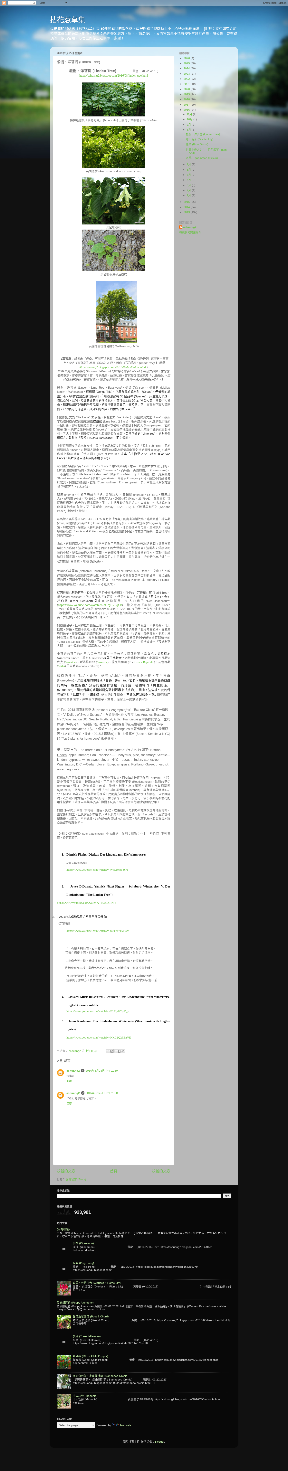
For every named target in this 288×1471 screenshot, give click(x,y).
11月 (190, 114)
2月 (189, 190)
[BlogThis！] (112, 1051)
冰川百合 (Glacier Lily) (199, 139)
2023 (187, 73)
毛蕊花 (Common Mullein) (202, 158)
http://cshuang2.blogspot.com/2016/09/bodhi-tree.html (112, 367)
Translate (125, 1425)
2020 (187, 89)
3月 (189, 185)
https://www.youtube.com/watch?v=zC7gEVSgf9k (90, 605)
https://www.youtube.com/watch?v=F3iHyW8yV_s (97, 1011)
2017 (187, 104)
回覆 (69, 1081)
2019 (187, 94)
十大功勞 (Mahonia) (85, 1395)
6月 (189, 169)
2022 (187, 78)
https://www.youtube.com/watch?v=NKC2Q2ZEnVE (98, 1037)
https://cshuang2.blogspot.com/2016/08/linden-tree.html (113, 75)
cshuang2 (73, 1070)
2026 (187, 58)
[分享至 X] (115, 1051)
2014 (187, 207)
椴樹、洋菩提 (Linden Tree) (203, 134)
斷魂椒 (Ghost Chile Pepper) (90, 1356)
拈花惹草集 (67, 20)
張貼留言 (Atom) (76, 1179)
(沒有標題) (63, 1229)
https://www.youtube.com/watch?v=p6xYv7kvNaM (97, 930)
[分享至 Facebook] (119, 1051)
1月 (189, 195)
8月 (189, 129)
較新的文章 (66, 1171)
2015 (187, 201)
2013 (187, 212)
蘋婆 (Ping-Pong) (83, 1263)
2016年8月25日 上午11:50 (102, 1070)
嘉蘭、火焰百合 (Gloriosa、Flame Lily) (97, 1282)
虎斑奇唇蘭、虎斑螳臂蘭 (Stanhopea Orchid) (100, 1375)
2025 (187, 63)
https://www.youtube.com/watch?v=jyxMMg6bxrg (97, 869)
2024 (187, 68)
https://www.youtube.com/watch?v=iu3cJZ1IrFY (86, 902)
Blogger (159, 1441)
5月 (189, 174)
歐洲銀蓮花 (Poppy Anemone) (75, 1302)
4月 (189, 179)
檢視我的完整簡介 (190, 232)
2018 (187, 99)
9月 (189, 124)
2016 (187, 109)
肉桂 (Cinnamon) (83, 1243)
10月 (190, 119)
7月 (189, 164)
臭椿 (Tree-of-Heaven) (87, 1336)
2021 (187, 83)
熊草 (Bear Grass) (197, 144)
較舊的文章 (161, 1171)
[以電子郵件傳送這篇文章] (108, 1051)
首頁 (113, 1171)
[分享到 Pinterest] (123, 1051)
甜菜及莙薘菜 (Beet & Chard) (91, 1316)
